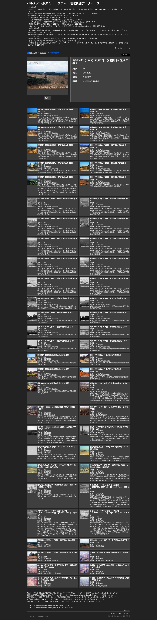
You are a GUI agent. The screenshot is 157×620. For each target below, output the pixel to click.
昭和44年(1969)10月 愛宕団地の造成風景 (53, 355)
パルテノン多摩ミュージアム (121, 613)
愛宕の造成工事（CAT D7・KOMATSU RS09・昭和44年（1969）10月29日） (56, 466)
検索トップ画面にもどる (61, 605)
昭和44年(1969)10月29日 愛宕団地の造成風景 (55, 109)
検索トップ (33, 53)
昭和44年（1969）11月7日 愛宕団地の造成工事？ (57, 540)
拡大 (48, 98)
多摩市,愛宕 (87, 77)
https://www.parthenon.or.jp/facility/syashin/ (84, 595)
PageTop (127, 610)
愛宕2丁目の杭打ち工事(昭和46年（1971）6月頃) (109, 427)
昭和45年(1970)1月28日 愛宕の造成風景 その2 (55, 298)
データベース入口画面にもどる (63, 607)
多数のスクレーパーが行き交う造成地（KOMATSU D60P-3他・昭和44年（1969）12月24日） (110, 487)
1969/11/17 (87, 73)
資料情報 (43, 53)
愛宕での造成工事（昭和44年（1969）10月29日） (56, 447)
